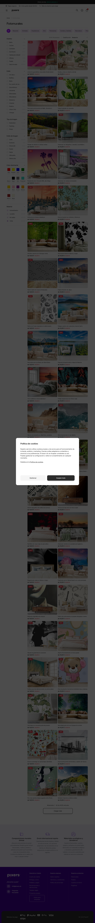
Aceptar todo (60, 478)
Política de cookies (36, 462)
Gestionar (33, 478)
